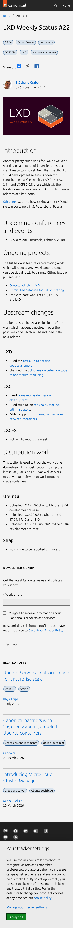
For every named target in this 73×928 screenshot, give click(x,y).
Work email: (13, 594)
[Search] (56, 5)
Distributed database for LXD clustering (36, 290)
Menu (66, 5)
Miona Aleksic (12, 801)
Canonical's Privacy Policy (45, 630)
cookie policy (43, 898)
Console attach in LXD (24, 285)
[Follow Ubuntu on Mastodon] (6, 832)
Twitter (27, 66)
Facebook (19, 66)
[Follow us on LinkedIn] (26, 832)
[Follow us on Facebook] (16, 832)
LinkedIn (36, 66)
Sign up (11, 644)
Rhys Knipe (10, 699)
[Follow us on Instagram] (36, 832)
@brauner (10, 201)
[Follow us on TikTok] (47, 832)
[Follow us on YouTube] (6, 838)
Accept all (16, 917)
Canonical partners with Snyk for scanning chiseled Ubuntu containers (30, 727)
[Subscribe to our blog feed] (16, 838)
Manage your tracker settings (26, 907)
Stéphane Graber (28, 82)
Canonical (9, 753)
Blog (7, 15)
